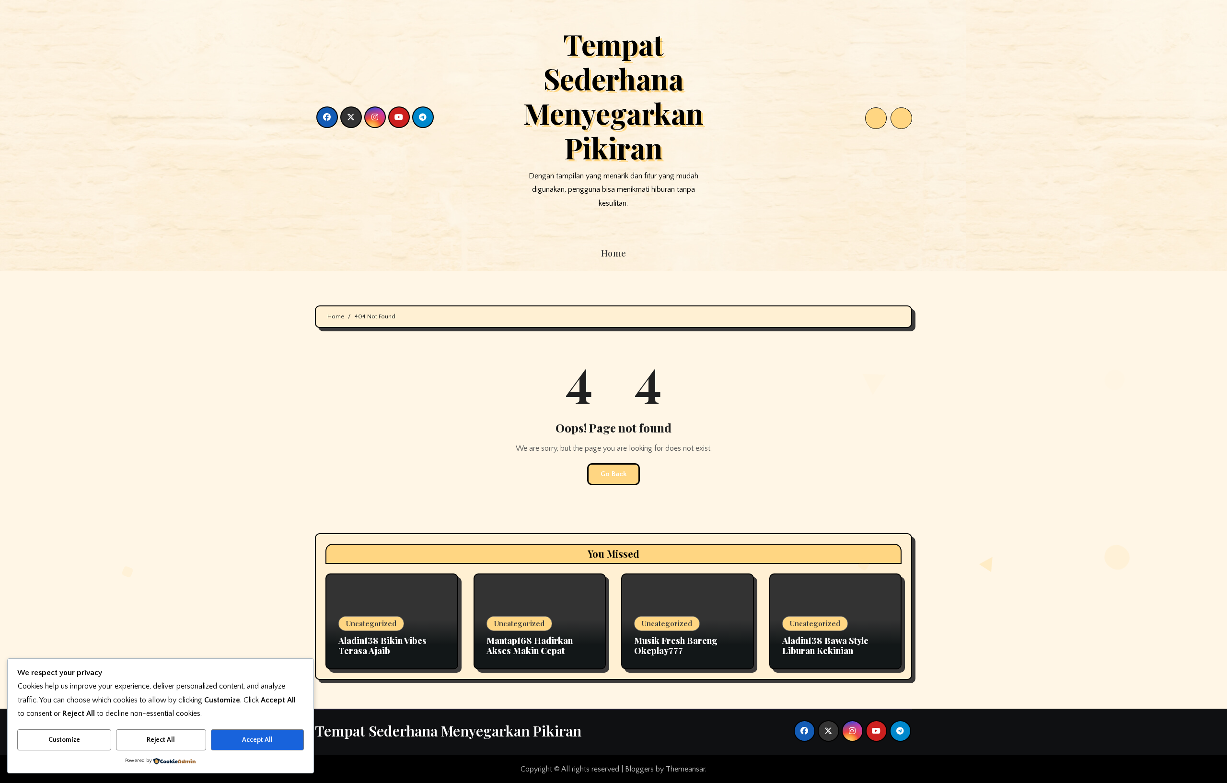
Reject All (161, 740)
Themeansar (685, 769)
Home (613, 253)
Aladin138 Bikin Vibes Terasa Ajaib (382, 646)
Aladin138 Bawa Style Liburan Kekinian (825, 646)
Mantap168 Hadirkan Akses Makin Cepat (529, 646)
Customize (64, 740)
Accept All (257, 740)
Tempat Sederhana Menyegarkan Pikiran (613, 95)
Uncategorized (371, 623)
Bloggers (639, 769)
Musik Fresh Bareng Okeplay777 (676, 646)
